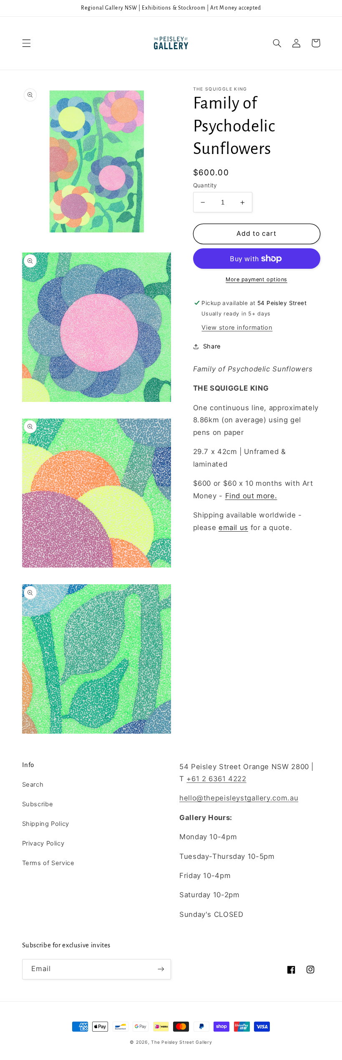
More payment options (256, 279)
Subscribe (37, 804)
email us (233, 527)
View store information (236, 327)
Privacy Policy (43, 843)
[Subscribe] (161, 969)
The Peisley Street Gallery (181, 1042)
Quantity (205, 185)
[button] (26, 43)
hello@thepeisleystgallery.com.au (238, 798)
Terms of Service (48, 863)
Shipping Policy (45, 824)
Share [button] (212, 346)
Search (33, 784)
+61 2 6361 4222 (216, 779)
